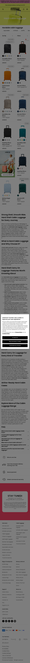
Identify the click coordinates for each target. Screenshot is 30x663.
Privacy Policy (18, 332)
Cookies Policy (6, 333)
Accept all (15, 337)
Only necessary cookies (15, 341)
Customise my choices (15, 345)
